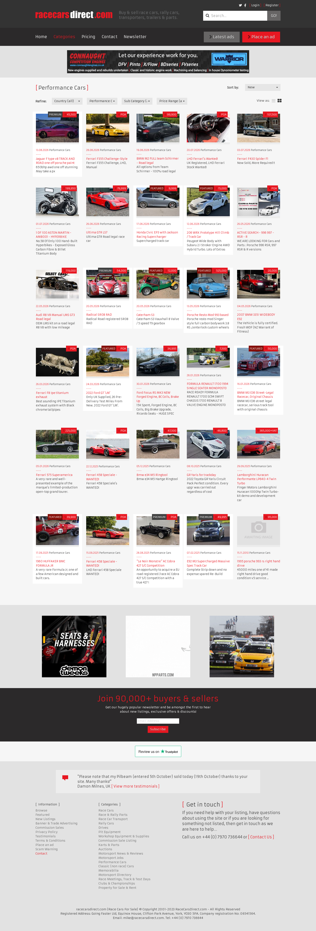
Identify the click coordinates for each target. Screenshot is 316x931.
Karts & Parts (108, 845)
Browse (41, 810)
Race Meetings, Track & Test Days (124, 879)
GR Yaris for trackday (201, 475)
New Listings (45, 819)
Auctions (105, 849)
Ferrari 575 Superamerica (54, 475)
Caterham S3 (145, 315)
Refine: (40, 101)
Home (41, 36)
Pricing (88, 36)
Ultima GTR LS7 (96, 232)
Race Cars (106, 810)
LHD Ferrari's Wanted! (202, 159)
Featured (42, 815)
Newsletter (135, 36)
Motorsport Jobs (111, 858)
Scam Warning (46, 849)
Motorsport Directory (114, 875)
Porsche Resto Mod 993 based (208, 315)
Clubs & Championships (116, 883)
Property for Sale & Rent (117, 888)
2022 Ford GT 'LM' (98, 393)
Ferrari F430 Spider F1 (252, 159)
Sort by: (233, 87)
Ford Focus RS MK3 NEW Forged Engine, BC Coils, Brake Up (158, 397)
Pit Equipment (109, 832)
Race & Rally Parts (112, 815)
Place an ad (263, 36)
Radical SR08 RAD (99, 315)
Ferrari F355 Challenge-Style (106, 159)
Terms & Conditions (50, 840)
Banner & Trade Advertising (56, 823)
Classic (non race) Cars (116, 866)
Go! (274, 16)
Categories (64, 36)
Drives (103, 828)
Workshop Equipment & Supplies (123, 836)
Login (255, 5)
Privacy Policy (46, 832)
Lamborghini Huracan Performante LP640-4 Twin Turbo (256, 479)
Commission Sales (49, 828)
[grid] (280, 101)
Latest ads (223, 36)
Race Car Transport (113, 819)
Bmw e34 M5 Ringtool (152, 475)
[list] (273, 101)
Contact (109, 36)
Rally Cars (106, 823)
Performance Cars (112, 862)
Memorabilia (108, 870)
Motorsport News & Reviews (120, 853)
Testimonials (45, 836)
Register (272, 5)
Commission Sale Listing (117, 840)
